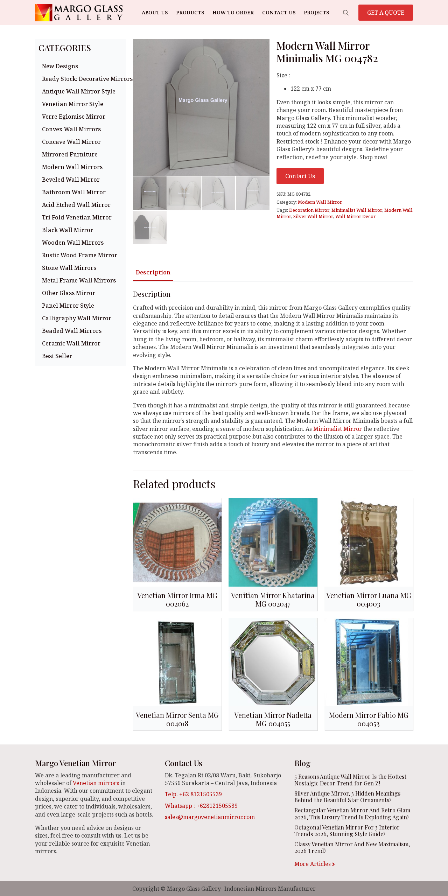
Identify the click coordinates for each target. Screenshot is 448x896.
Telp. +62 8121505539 (193, 794)
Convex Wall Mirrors (71, 129)
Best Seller (57, 356)
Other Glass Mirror (68, 293)
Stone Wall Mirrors (69, 268)
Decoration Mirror (309, 210)
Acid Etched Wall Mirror (76, 205)
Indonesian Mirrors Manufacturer (270, 888)
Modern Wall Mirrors (72, 167)
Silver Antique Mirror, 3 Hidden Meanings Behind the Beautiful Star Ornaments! (347, 796)
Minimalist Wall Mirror (356, 210)
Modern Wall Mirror (320, 202)
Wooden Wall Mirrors (73, 242)
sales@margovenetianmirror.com (210, 817)
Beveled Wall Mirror (71, 179)
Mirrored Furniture (70, 154)
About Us (155, 12)
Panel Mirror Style (68, 305)
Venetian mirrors (96, 783)
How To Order (233, 12)
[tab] (153, 272)
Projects (316, 12)
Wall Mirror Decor (355, 216)
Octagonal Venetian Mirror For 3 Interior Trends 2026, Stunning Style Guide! (347, 830)
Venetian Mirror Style (72, 104)
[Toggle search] (346, 13)
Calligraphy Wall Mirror (76, 318)
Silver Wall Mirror (313, 216)
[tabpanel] (273, 373)
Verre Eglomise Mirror (73, 116)
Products (190, 12)
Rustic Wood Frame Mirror (79, 255)
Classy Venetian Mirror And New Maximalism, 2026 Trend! (352, 847)
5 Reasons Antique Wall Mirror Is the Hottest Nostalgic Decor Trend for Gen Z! (350, 779)
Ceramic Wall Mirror (71, 343)
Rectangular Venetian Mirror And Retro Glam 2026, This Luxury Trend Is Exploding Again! (352, 813)
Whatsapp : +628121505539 (201, 806)
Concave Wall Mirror (71, 142)
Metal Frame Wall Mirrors (79, 280)
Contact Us (278, 12)
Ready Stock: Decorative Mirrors (82, 79)
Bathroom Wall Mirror (74, 192)
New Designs (60, 66)
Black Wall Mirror (67, 230)
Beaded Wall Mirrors (72, 331)
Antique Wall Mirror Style (78, 91)
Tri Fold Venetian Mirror (77, 217)
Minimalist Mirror (337, 429)
